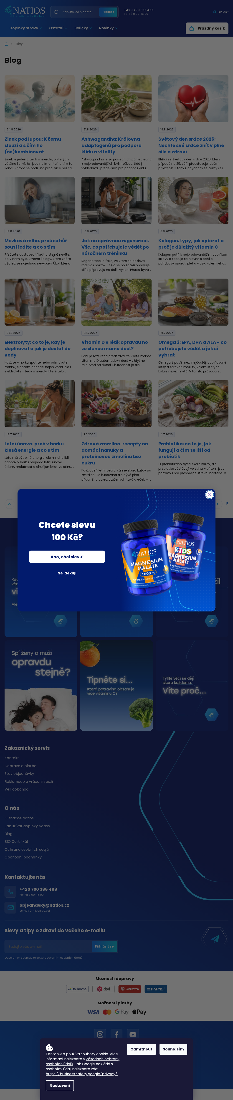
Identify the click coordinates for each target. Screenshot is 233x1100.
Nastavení (60, 1085)
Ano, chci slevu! (67, 557)
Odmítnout (141, 1049)
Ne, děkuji (67, 573)
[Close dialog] (210, 495)
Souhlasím (173, 1049)
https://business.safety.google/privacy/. (82, 1074)
